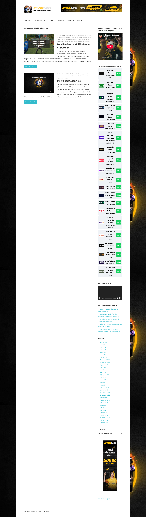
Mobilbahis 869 (78, 37)
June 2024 (103, 370)
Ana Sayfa (28, 20)
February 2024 (104, 375)
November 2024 (105, 362)
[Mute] (117, 298)
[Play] (100, 298)
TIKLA (119, 86)
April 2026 (103, 352)
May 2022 (103, 410)
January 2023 (104, 390)
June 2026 (103, 347)
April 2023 (103, 382)
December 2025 (105, 360)
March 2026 (103, 355)
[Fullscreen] (120, 298)
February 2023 (104, 387)
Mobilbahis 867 (61, 37)
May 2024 (103, 372)
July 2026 (103, 345)
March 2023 (103, 385)
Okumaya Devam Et (30, 66)
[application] (110, 293)
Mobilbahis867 (69, 35)
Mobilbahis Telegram (104, 499)
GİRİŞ (119, 74)
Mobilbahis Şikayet (66, 39)
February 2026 (104, 357)
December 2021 (105, 418)
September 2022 (105, 400)
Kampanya (80, 20)
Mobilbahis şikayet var (77, 39)
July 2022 (103, 405)
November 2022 (105, 395)
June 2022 (103, 408)
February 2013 (104, 423)
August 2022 (104, 402)
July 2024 (103, 367)
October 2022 (104, 397)
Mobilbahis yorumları (62, 78)
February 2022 (104, 413)
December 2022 (105, 392)
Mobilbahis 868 (70, 37)
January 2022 (104, 415)
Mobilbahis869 (77, 41)
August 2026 (104, 342)
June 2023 (103, 377)
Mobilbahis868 (69, 41)
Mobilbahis (87, 35)
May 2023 (103, 380)
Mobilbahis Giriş (40, 20)
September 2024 (105, 365)
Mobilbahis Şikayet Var (65, 20)
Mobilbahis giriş (80, 74)
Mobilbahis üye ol (82, 76)
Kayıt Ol (52, 20)
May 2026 (103, 350)
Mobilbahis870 (85, 41)
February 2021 (104, 420)
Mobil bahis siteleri (79, 35)
